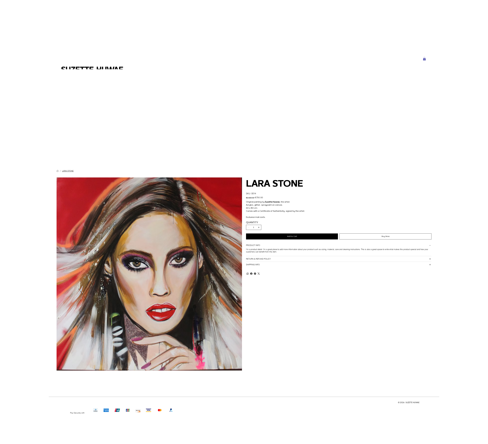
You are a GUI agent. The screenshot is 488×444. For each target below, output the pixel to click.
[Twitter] (258, 273)
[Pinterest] (255, 273)
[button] (424, 58)
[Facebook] (251, 273)
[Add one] (258, 227)
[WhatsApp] (247, 273)
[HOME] (57, 171)
